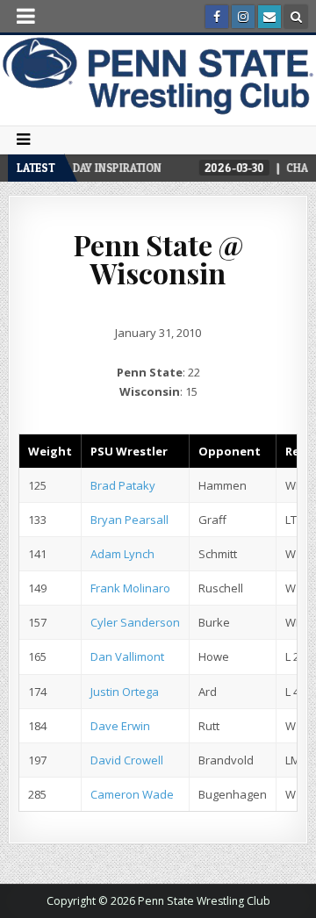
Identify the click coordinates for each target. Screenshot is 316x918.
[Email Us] (269, 16)
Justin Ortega (124, 691)
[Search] (295, 16)
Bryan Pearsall (129, 519)
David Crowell (126, 760)
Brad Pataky (122, 485)
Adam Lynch (122, 554)
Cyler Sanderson (135, 622)
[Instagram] (243, 16)
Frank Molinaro (130, 588)
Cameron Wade (132, 794)
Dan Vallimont (127, 656)
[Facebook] (216, 16)
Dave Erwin (120, 726)
